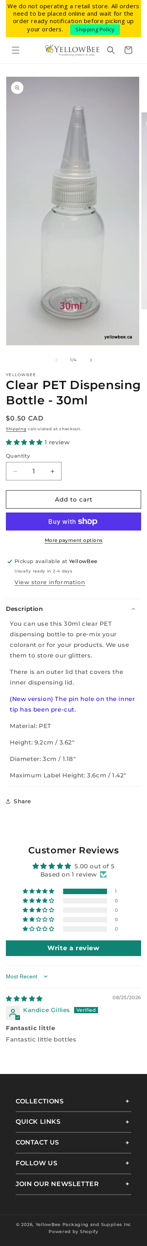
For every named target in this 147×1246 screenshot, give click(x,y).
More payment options (74, 540)
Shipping (16, 428)
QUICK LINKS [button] (38, 1121)
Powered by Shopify (73, 1231)
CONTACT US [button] (37, 1142)
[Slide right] (91, 360)
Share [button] (22, 801)
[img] (24, 998)
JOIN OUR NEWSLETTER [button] (57, 1184)
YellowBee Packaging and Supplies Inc (83, 1224)
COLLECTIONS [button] (40, 1101)
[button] (15, 50)
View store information (50, 582)
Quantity (18, 456)
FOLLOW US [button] (36, 1163)
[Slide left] (56, 360)
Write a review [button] (73, 948)
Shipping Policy (94, 29)
